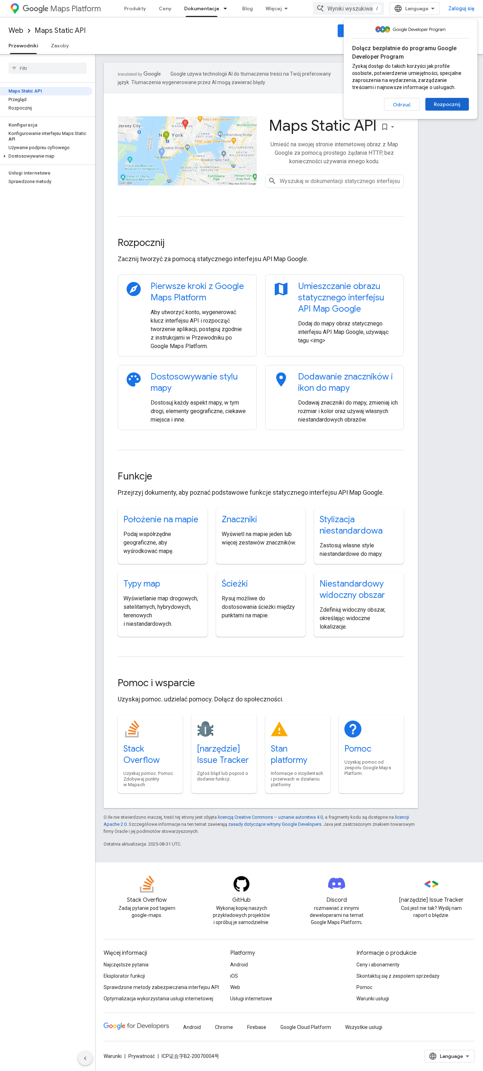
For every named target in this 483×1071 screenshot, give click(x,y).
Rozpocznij (447, 104)
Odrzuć (402, 104)
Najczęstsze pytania (126, 964)
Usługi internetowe (251, 998)
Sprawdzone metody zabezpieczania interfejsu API (161, 987)
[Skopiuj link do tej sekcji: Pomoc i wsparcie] (204, 683)
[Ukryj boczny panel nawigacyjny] (85, 1058)
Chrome (224, 1027)
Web (15, 30)
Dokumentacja (201, 8)
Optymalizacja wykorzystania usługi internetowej (158, 998)
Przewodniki (23, 45)
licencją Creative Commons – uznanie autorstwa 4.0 (270, 817)
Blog (247, 8)
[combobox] (348, 8)
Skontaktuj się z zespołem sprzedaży (398, 976)
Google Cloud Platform (305, 1027)
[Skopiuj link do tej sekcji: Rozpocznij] (174, 243)
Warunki (113, 1056)
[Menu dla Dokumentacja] (227, 8)
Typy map (141, 583)
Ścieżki (235, 583)
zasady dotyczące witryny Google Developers (274, 824)
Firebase (256, 1027)
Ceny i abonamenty (378, 964)
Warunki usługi (372, 998)
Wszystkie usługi (363, 1027)
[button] (46, 156)
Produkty (135, 8)
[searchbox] (47, 68)
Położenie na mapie (160, 519)
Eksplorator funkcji (124, 976)
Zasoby (60, 45)
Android (239, 964)
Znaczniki (239, 519)
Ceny (165, 8)
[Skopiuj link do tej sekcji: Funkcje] (162, 477)
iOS (234, 976)
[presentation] (261, 242)
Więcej (274, 8)
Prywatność (141, 1056)
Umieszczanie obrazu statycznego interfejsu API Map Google (341, 297)
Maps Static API (60, 30)
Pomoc (357, 748)
